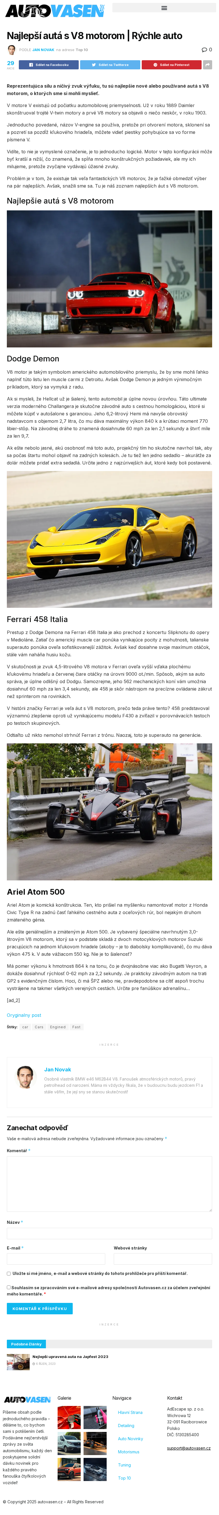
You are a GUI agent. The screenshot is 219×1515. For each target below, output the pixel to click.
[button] (164, 7)
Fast (76, 1027)
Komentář (19, 1150)
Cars (39, 1027)
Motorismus (128, 1451)
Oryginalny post (24, 1015)
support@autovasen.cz (189, 1448)
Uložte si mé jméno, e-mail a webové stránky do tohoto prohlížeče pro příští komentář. (100, 1273)
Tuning (124, 1464)
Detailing (126, 1425)
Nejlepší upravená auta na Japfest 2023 (70, 1356)
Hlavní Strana (130, 1412)
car (25, 1027)
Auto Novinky (130, 1438)
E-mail (15, 1248)
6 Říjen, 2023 (45, 1363)
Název (15, 1222)
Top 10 (82, 49)
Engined (58, 1027)
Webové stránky (130, 1248)
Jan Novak (43, 49)
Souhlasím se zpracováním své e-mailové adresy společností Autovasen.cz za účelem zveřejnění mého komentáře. (108, 1290)
